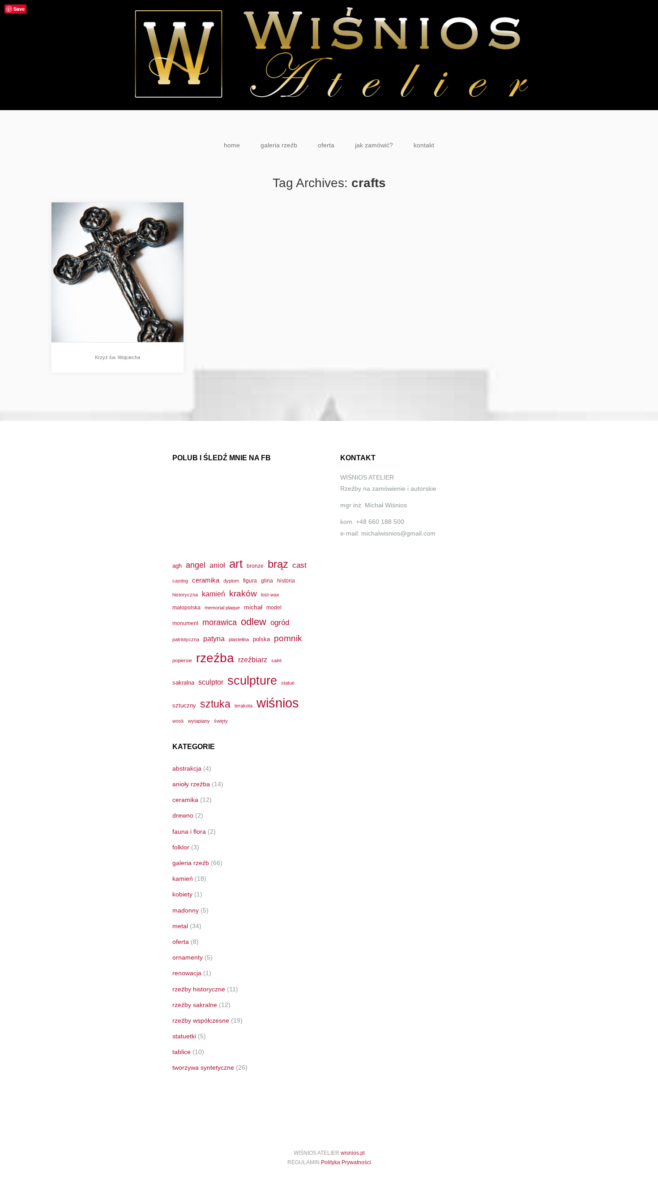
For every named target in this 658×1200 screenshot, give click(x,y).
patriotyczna (185, 639)
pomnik (288, 638)
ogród (279, 622)
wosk (178, 721)
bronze (255, 566)
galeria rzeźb (279, 145)
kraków (243, 593)
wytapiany (199, 721)
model (274, 607)
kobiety (182, 894)
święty (221, 721)
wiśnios (277, 702)
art (236, 563)
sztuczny (184, 705)
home (232, 145)
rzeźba (215, 658)
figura (250, 580)
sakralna (183, 682)
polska (261, 639)
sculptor (210, 682)
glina (267, 580)
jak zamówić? (374, 145)
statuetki (184, 1036)
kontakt (424, 145)
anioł (217, 565)
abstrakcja (186, 768)
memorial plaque (222, 607)
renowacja (186, 973)
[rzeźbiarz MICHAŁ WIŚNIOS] (329, 55)
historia (286, 580)
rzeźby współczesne (200, 1020)
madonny (185, 910)
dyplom (231, 580)
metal (180, 926)
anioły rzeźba (191, 784)
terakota (243, 705)
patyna (214, 638)
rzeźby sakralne (194, 1004)
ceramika (205, 580)
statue (288, 683)
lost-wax (270, 594)
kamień (213, 594)
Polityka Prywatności (346, 1162)
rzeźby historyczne (198, 989)
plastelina (239, 639)
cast (299, 565)
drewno (182, 815)
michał (253, 607)
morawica (219, 622)
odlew (253, 621)
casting (180, 580)
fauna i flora (189, 831)
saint (276, 660)
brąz (278, 564)
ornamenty (187, 957)
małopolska (186, 607)
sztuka (215, 704)
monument (185, 623)
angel (195, 565)
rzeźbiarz (252, 660)
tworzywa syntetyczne (203, 1067)
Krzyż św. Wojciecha (117, 357)
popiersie (182, 660)
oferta (326, 145)
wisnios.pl (353, 1153)
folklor (180, 847)
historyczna (185, 594)
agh (177, 565)
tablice (181, 1051)
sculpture (252, 680)
